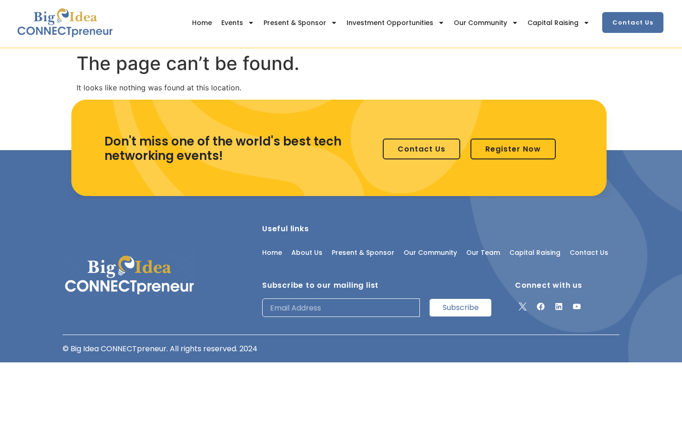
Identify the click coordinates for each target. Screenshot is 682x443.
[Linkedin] (559, 306)
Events (232, 22)
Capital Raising (553, 22)
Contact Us (589, 252)
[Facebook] (541, 306)
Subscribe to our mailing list (320, 285)
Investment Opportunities (390, 22)
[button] (632, 22)
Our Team (483, 252)
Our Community (480, 22)
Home (202, 22)
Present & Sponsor (295, 22)
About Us (306, 252)
